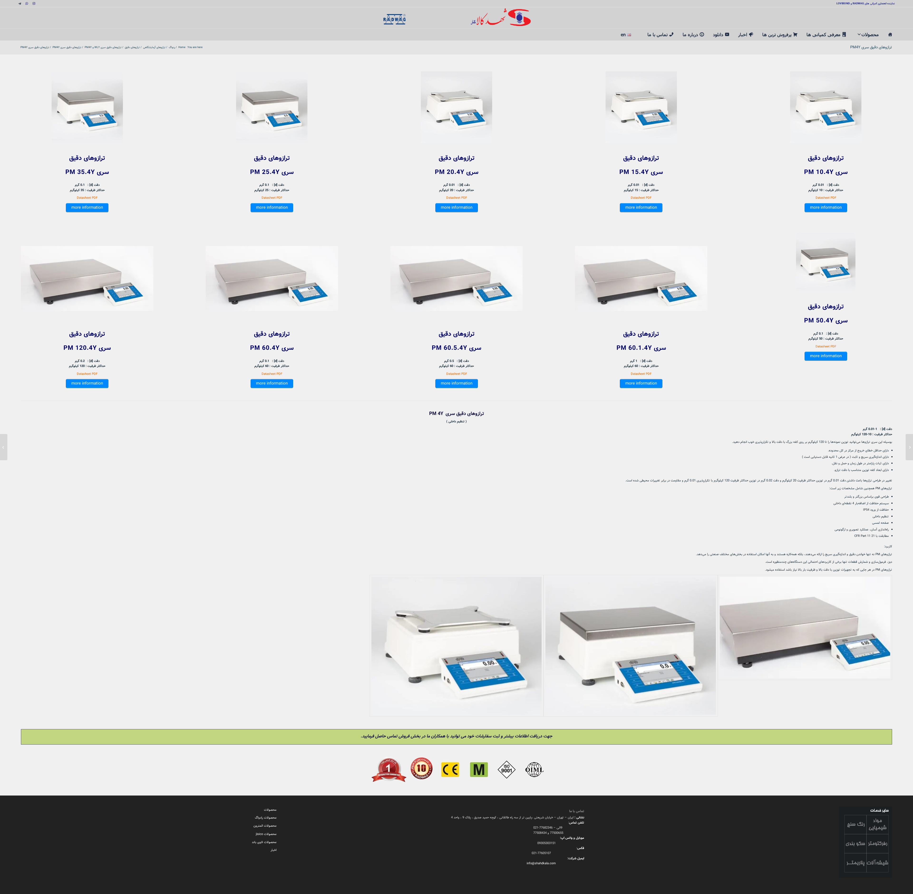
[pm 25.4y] (631, 645)
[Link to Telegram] (19, 3)
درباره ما (690, 34)
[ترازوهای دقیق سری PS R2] (909, 447)
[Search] (639, 31)
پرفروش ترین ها (777, 34)
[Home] (890, 34)
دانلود (718, 34)
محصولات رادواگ (266, 817)
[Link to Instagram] (34, 3)
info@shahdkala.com (541, 863)
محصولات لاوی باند (264, 842)
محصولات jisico (266, 834)
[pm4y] (456, 645)
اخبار (742, 34)
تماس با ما (657, 34)
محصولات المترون (265, 825)
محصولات (870, 34)
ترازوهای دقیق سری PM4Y (871, 47)
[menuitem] (639, 32)
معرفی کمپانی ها (823, 34)
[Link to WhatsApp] (26, 3)
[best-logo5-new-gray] (456, 17)
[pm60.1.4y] (805, 645)
